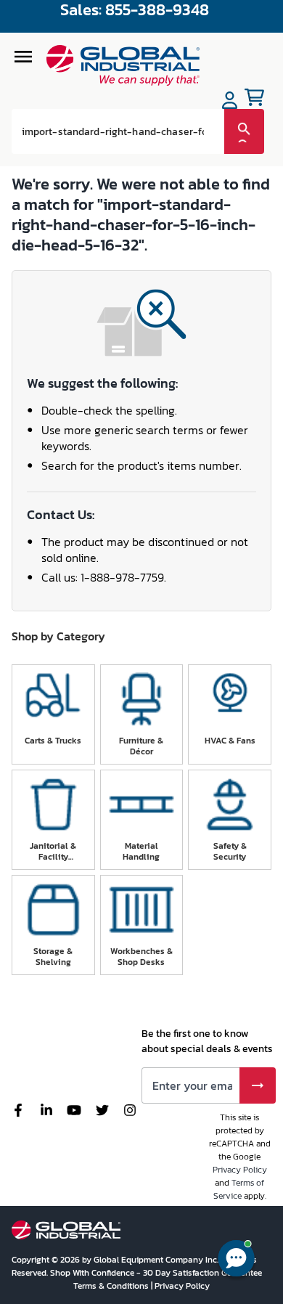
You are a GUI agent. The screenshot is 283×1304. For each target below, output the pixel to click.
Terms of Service (239, 1189)
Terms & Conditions (112, 1285)
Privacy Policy (240, 1169)
